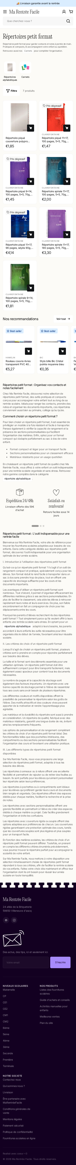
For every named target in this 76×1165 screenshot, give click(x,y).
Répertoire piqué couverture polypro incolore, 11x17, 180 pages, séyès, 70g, (17, 142)
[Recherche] (68, 21)
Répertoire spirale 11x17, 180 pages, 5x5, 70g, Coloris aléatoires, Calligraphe (55, 249)
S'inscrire (60, 962)
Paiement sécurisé (13, 1125)
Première (8, 1059)
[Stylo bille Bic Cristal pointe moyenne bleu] (53, 341)
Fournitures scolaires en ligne (19, 1138)
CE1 (5, 1002)
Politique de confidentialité (18, 1131)
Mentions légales (12, 1119)
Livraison (8, 1092)
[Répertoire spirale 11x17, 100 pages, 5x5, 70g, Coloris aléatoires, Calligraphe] (56, 171)
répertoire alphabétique (17, 478)
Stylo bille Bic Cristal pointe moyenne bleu (52, 362)
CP (4, 996)
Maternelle (9, 989)
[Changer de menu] (5, 12)
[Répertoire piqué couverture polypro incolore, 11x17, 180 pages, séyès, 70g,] (20, 117)
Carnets (28, 50)
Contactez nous (12, 1079)
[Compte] (64, 12)
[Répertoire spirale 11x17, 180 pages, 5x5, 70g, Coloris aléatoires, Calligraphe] (56, 224)
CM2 (5, 1021)
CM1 (5, 1015)
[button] (35, 526)
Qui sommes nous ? (14, 1085)
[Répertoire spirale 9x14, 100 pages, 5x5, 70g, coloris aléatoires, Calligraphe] (20, 277)
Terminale (8, 1065)
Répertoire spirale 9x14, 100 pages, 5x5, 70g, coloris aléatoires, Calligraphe (19, 302)
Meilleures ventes (50, 1016)
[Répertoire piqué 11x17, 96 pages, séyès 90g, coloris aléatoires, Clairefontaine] (20, 224)
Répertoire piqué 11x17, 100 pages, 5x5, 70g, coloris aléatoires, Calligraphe (55, 142)
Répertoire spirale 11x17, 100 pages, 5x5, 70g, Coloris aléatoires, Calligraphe (55, 196)
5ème (6, 1034)
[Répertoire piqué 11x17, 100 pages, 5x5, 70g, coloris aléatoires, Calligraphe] (56, 117)
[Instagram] (14, 920)
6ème (6, 1027)
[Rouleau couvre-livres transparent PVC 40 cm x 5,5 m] (19, 341)
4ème (6, 1040)
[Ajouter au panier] (30, 128)
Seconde (8, 1053)
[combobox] (38, 21)
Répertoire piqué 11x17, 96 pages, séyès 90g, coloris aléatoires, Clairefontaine (19, 249)
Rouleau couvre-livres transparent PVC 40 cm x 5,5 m (18, 364)
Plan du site (46, 1022)
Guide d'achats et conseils (54, 999)
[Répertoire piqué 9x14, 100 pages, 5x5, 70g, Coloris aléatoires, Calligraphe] (20, 171)
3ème (6, 1046)
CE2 (5, 1008)
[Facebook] (6, 920)
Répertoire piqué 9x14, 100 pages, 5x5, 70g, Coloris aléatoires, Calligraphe (19, 196)
